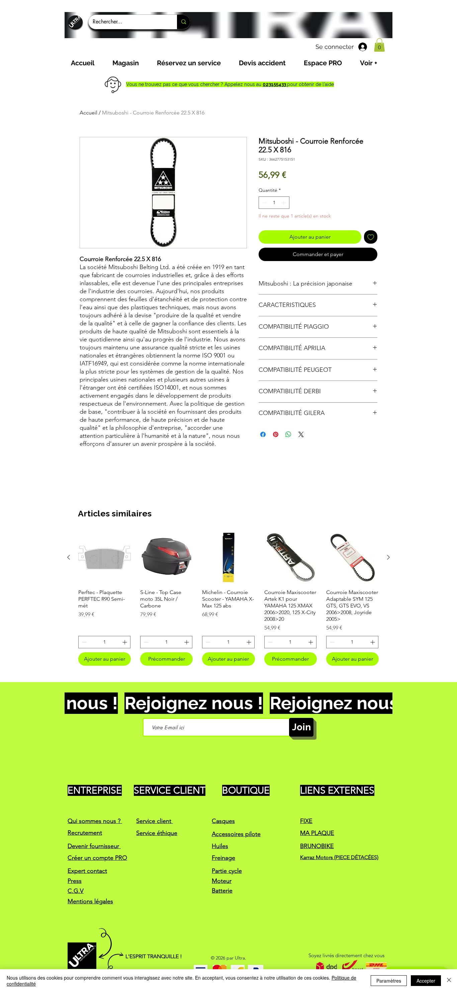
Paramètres (388, 980)
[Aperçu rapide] (104, 557)
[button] (379, 45)
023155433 (275, 84)
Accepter (426, 980)
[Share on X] (301, 434)
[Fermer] (449, 981)
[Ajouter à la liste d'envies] (370, 237)
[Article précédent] (69, 557)
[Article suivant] (388, 557)
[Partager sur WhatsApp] (288, 434)
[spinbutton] (274, 203)
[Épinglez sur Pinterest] (276, 434)
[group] (228, 598)
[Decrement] (264, 203)
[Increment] (284, 203)
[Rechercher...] (183, 22)
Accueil (88, 112)
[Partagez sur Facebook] (263, 434)
